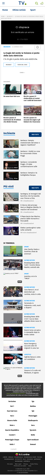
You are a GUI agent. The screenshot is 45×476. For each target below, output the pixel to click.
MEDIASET (9, 64)
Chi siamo (10, 464)
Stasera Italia (12, 420)
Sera (33, 425)
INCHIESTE (10, 16)
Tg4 (33, 401)
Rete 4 (12, 425)
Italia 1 (12, 444)
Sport (33, 10)
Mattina (33, 406)
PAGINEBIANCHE (9, 459)
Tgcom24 (33, 430)
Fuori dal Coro (12, 411)
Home (5, 10)
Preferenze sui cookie (20, 465)
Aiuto (29, 465)
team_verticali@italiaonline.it (16, 393)
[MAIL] (42, 3)
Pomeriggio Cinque (12, 440)
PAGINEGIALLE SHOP (30, 457)
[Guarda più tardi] (37, 47)
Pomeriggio (33, 416)
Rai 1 (12, 406)
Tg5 (33, 411)
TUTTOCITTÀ (18, 459)
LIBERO (5, 457)
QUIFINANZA (37, 459)
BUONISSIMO (19, 461)
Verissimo (12, 401)
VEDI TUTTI (35, 134)
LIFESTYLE (27, 354)
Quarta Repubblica (12, 430)
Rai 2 (12, 416)
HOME (3, 16)
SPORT (26, 247)
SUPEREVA (27, 461)
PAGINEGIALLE (18, 457)
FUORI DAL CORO (22, 64)
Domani (33, 444)
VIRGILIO (10, 457)
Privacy (26, 464)
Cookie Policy (34, 464)
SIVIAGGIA (30, 459)
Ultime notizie (19, 10)
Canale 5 (12, 435)
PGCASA (39, 457)
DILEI (24, 459)
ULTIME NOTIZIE (29, 260)
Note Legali (18, 464)
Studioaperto (33, 420)
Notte (33, 435)
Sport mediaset (33, 440)
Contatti (13, 449)
